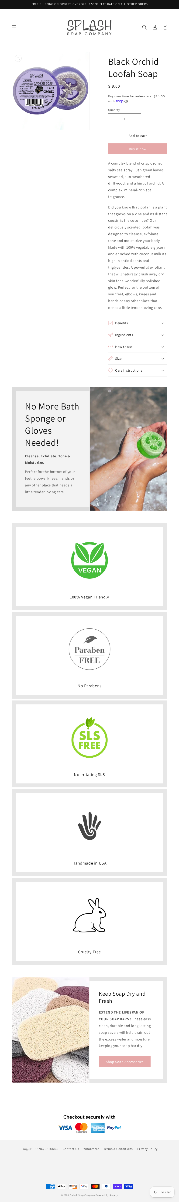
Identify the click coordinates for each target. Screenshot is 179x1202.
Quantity (114, 110)
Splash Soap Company (82, 1195)
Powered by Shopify (107, 1195)
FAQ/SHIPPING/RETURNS (39, 1149)
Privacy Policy (147, 1149)
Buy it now (138, 149)
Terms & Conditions (118, 1149)
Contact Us (71, 1149)
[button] (14, 27)
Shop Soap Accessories (125, 1062)
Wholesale (91, 1149)
